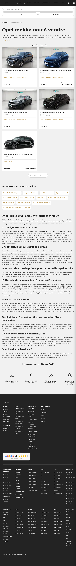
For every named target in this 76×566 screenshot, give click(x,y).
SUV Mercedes (70, 498)
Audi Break (44, 493)
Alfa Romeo (69, 529)
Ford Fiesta (18, 518)
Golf (4, 520)
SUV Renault (18, 494)
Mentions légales (32, 431)
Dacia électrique (32, 481)
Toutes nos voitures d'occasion (69, 543)
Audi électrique (45, 484)
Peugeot (5, 474)
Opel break (57, 533)
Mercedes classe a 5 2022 (56, 198)
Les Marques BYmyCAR (7, 470)
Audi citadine (44, 487)
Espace (17, 480)
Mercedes (69, 469)
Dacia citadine (32, 484)
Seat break (44, 533)
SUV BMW (56, 490)
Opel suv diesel (22, 203)
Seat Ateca (44, 515)
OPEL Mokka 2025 (26, 198)
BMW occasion (58, 472)
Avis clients (31, 411)
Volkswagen (7, 509)
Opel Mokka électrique (10, 193)
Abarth (68, 532)
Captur (17, 477)
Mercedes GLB (70, 482)
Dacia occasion (32, 472)
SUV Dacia (31, 487)
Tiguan (5, 523)
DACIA (30, 469)
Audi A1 (43, 475)
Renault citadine (20, 491)
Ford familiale (19, 533)
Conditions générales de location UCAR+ (32, 446)
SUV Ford (18, 530)
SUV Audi (43, 490)
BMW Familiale (58, 493)
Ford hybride (19, 524)
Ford (17, 509)
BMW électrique (58, 484)
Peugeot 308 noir (9, 198)
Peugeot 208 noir (29, 193)
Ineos (67, 538)
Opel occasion (58, 512)
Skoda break (31, 533)
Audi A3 (43, 478)
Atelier (42, 409)
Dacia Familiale (32, 490)
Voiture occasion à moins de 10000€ (15, 207)
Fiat (67, 514)
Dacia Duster (31, 478)
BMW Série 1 (57, 475)
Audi (42, 469)
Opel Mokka (57, 518)
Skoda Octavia (32, 518)
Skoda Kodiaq (32, 515)
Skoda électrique (32, 524)
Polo (4, 517)
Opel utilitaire (61, 193)
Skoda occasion (32, 512)
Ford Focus (18, 521)
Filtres (57, 14)
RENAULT (18, 469)
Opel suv (40, 198)
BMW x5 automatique (40, 203)
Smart (68, 523)
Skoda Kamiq (32, 521)
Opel (55, 509)
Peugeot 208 (6, 482)
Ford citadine (19, 527)
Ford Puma (18, 515)
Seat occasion (45, 512)
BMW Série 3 (57, 478)
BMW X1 (56, 481)
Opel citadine (57, 527)
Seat (42, 509)
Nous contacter (32, 419)
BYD (67, 535)
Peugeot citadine (7, 493)
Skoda (30, 509)
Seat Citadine (44, 527)
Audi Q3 (43, 481)
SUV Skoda (31, 530)
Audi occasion (45, 472)
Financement (44, 412)
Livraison (43, 418)
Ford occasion (19, 512)
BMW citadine (57, 487)
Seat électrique (45, 524)
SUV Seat (43, 530)
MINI (67, 520)
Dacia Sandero (32, 475)
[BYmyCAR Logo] (6, 2)
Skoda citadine (32, 527)
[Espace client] (69, 3)
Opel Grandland (58, 521)
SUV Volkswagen (7, 536)
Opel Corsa (57, 515)
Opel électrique (46, 193)
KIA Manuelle (7, 203)
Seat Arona (44, 521)
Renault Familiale (20, 497)
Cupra (68, 526)
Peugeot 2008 (7, 485)
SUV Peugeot (6, 496)
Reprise (43, 421)
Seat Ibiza (43, 518)
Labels (42, 415)
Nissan (68, 517)
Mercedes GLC (70, 485)
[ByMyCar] (6, 403)
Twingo (17, 483)
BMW (55, 469)
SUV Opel (56, 530)
